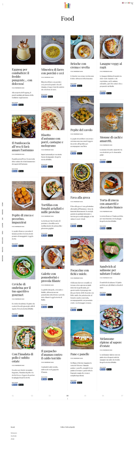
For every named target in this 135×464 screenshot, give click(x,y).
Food (2, 232)
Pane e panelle (79, 354)
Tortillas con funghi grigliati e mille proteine (52, 208)
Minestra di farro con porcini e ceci (52, 71)
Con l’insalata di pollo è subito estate (22, 357)
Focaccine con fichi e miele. (79, 272)
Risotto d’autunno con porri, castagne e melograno (52, 140)
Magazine (2, 258)
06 (103, 396)
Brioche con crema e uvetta (80, 65)
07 (122, 396)
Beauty (2, 225)
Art (2, 219)
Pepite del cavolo (81, 130)
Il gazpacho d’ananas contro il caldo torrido (51, 354)
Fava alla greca (80, 197)
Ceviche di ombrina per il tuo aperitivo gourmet (21, 289)
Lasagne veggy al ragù (111, 65)
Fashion (2, 212)
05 (85, 396)
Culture (2, 249)
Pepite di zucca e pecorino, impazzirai (23, 218)
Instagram (14, 433)
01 (13, 396)
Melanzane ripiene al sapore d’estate (111, 342)
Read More (15, 102)
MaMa (22, 87)
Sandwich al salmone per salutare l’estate (110, 270)
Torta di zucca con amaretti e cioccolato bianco (111, 203)
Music (2, 204)
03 (50, 396)
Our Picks (2, 240)
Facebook (13, 436)
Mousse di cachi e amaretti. (111, 139)
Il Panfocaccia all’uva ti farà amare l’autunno (23, 146)
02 (32, 396)
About (12, 439)
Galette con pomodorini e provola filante (50, 277)
